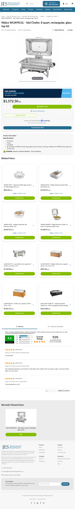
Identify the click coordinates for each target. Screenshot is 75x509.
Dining (23, 9)
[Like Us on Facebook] (31, 503)
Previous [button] (3, 423)
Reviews (21, 326)
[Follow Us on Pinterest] (41, 503)
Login (65, 4)
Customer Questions (56, 326)
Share (71, 30)
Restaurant (6, 9)
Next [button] (72, 423)
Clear (21, 434)
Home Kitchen (57, 9)
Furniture (30, 9)
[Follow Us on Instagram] (44, 503)
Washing (47, 9)
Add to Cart (43, 106)
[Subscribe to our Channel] (37, 503)
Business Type (68, 9)
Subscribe (65, 484)
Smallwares (39, 9)
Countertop (15, 9)
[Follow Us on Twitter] (34, 503)
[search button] (27, 4)
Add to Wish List (59, 30)
